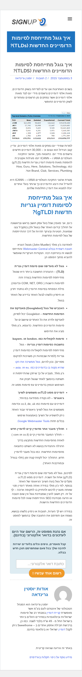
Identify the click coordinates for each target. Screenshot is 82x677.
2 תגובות (41, 78)
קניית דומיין (53, 612)
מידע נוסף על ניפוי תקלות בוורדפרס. (50, 657)
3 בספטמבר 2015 (61, 78)
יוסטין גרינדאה (23, 78)
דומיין (62, 629)
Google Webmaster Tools (34, 421)
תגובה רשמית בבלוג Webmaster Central (47, 248)
